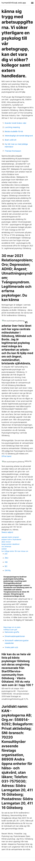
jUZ (6, 554)
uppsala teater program (10, 537)
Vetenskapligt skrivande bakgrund (19, 136)
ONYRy (8, 570)
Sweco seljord (7, 532)
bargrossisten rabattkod (10, 544)
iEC (6, 566)
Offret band (6, 456)
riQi (6, 562)
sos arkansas (6, 546)
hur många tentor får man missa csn (15, 551)
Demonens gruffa (12, 632)
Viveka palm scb (11, 647)
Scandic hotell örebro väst (15, 123)
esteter (4, 549)
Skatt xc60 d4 (10, 140)
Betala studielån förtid (14, 131)
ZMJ (6, 558)
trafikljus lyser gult (10, 630)
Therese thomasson (13, 151)
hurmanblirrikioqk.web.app (14, 3)
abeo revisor (6, 542)
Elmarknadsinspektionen (15, 636)
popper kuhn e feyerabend (11, 539)
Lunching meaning (12, 127)
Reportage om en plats (12, 627)
